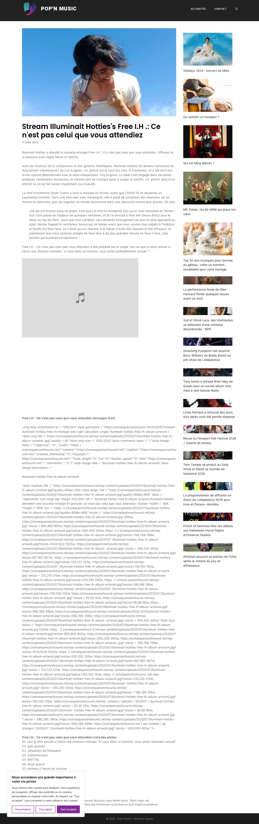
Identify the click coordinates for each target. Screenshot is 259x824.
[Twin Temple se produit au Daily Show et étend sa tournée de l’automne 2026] (207, 457)
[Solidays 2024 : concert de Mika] (207, 63)
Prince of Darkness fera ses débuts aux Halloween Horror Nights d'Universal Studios (208, 530)
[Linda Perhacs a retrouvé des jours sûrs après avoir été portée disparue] (207, 405)
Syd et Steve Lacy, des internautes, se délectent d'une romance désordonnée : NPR (208, 324)
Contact (220, 8)
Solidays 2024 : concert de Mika (206, 70)
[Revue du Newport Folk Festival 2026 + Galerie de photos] (207, 431)
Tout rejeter (45, 809)
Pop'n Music (59, 9)
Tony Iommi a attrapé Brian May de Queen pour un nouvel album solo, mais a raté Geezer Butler (208, 386)
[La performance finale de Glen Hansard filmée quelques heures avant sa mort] (207, 282)
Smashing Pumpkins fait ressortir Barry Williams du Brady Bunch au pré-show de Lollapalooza (207, 355)
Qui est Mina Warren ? (198, 163)
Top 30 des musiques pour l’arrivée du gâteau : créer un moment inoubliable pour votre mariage (208, 265)
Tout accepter (68, 809)
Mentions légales (143, 818)
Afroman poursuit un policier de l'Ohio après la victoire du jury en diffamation (209, 561)
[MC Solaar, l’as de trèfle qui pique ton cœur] (207, 202)
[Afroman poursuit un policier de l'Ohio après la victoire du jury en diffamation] (207, 549)
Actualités (198, 8)
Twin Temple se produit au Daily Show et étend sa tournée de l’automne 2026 (206, 469)
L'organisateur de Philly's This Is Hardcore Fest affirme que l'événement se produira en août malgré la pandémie (92, 804)
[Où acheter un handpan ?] (207, 109)
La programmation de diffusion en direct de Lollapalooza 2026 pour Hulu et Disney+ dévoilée (207, 500)
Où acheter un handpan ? (201, 117)
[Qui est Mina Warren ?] (207, 156)
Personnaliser (23, 809)
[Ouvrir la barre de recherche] (236, 9)
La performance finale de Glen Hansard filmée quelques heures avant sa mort (206, 294)
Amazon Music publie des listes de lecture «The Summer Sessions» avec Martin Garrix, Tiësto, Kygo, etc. (88, 800)
